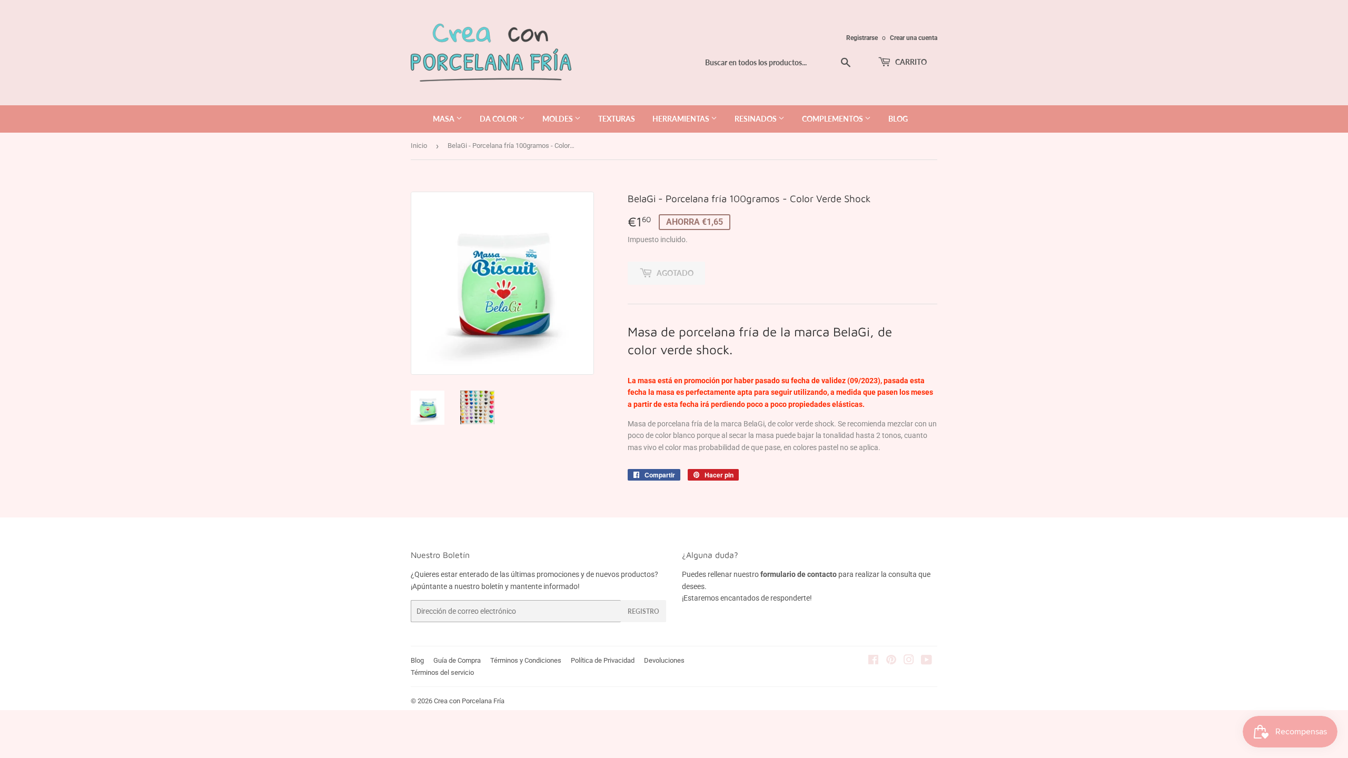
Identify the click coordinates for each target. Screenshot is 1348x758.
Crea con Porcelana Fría (469, 701)
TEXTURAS (616, 118)
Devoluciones (664, 660)
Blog (417, 660)
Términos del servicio (442, 672)
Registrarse (862, 38)
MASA (444, 118)
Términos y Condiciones (525, 660)
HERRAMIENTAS (681, 118)
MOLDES (558, 118)
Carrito (910, 61)
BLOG (898, 118)
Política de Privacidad (603, 660)
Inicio (419, 145)
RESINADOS (756, 118)
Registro (643, 611)
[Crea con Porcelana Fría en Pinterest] (891, 661)
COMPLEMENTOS (833, 118)
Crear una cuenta (913, 38)
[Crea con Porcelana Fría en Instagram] (909, 661)
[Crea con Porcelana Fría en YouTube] (926, 661)
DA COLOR (499, 118)
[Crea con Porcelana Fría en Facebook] (873, 661)
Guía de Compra (457, 660)
